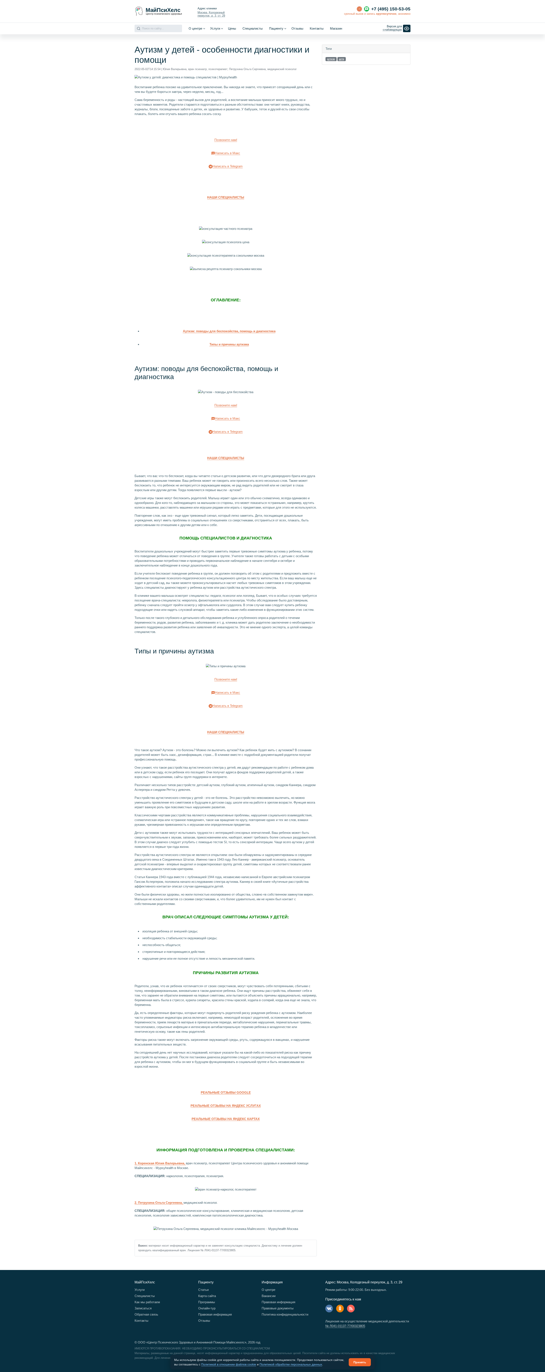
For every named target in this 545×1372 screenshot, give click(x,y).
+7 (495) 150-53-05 (390, 9)
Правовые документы (278, 1308)
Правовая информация (215, 1314)
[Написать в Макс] (366, 9)
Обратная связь (146, 1314)
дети (341, 59)
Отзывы (297, 28)
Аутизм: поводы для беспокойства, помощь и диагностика (229, 331)
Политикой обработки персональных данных (291, 1364)
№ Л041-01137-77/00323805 (345, 1326)
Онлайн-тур (206, 1308)
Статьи (203, 1289)
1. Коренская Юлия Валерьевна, (160, 1163)
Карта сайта (207, 1296)
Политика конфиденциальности (285, 1314)
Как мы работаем (147, 1302)
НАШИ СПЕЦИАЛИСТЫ (225, 197)
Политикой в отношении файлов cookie (228, 1364)
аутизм (331, 59)
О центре (268, 1289)
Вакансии (268, 1296)
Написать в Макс (227, 153)
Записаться (143, 1308)
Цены (232, 28)
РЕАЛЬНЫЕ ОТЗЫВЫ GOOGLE (226, 1092)
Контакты (317, 28)
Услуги (140, 1289)
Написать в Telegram (227, 166)
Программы (206, 1302)
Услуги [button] (215, 28)
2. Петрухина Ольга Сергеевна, (159, 1202)
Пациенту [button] (276, 28)
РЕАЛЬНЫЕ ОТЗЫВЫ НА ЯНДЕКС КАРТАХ (226, 1119)
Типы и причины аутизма (229, 344)
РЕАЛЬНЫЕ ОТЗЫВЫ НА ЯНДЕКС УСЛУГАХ (226, 1105)
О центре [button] (195, 28)
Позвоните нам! (225, 140)
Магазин (336, 28)
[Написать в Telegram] (359, 9)
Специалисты (252, 28)
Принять (359, 1362)
